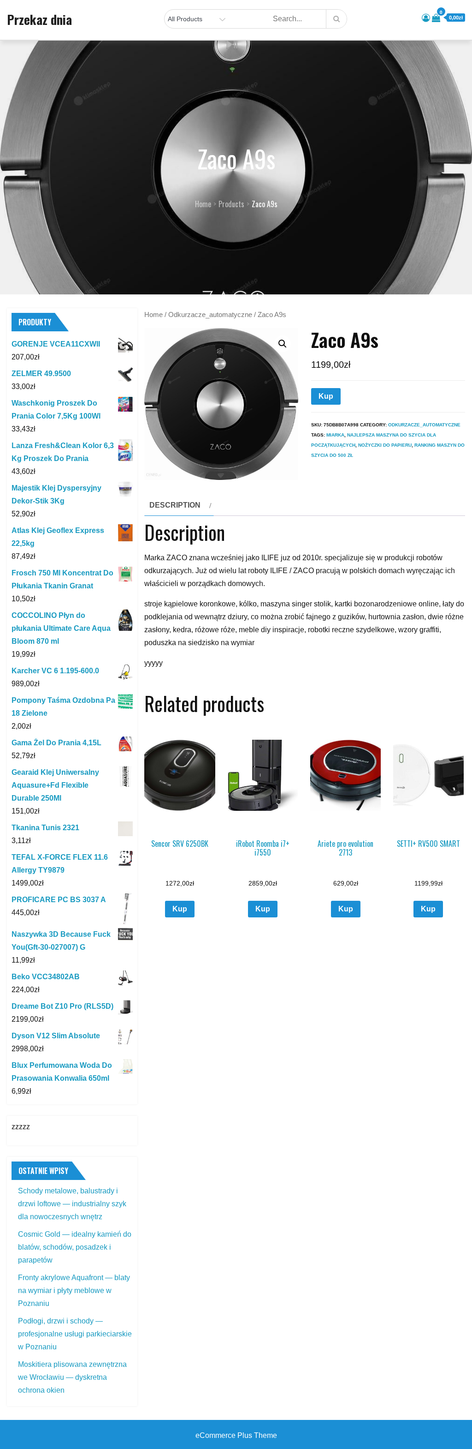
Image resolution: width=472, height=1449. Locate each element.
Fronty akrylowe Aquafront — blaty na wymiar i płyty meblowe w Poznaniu (74, 1290)
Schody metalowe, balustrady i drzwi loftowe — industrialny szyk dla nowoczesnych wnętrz (72, 1204)
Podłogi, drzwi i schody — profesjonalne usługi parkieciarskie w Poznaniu (75, 1334)
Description (175, 505)
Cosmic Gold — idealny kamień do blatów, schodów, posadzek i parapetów (74, 1247)
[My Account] (426, 18)
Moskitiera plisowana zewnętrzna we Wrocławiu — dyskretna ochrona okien (72, 1377)
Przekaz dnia (39, 19)
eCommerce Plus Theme (236, 1435)
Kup (326, 396)
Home (153, 314)
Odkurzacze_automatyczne (210, 314)
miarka (335, 434)
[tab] (179, 505)
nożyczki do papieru (385, 445)
